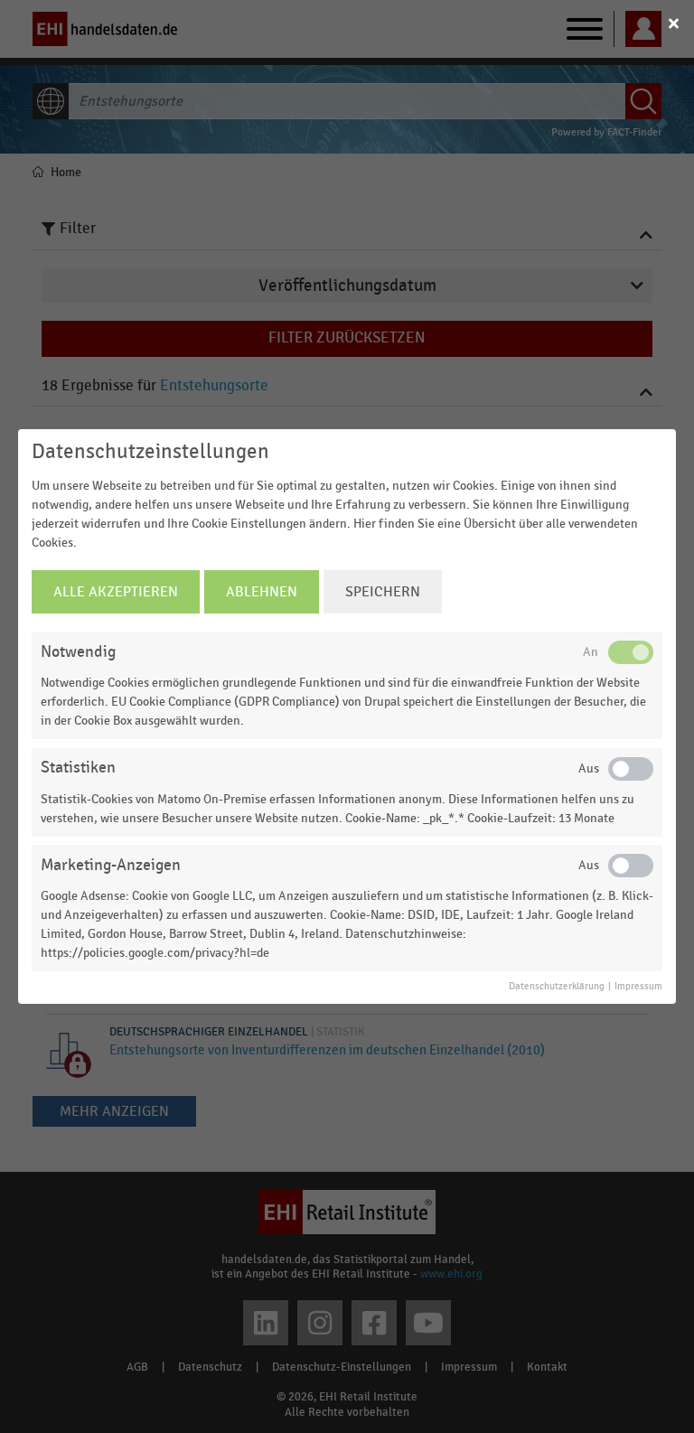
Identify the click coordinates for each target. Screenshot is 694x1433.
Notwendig (78, 651)
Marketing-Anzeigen (111, 865)
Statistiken (78, 767)
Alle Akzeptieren (115, 592)
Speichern (382, 592)
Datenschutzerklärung (557, 986)
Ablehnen (261, 592)
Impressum (638, 986)
